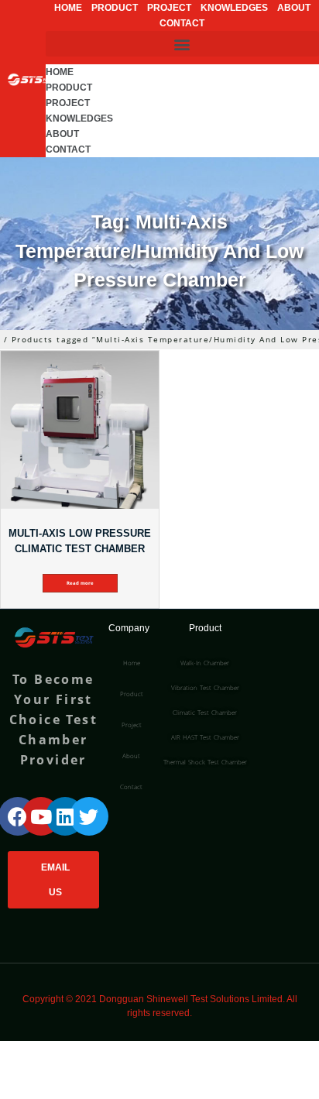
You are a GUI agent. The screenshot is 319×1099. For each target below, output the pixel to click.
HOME (68, 7)
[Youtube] (41, 816)
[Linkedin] (65, 816)
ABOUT (293, 7)
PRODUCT (114, 7)
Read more (80, 583)
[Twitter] (89, 816)
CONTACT (182, 23)
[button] (182, 44)
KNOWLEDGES (234, 7)
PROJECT (169, 7)
